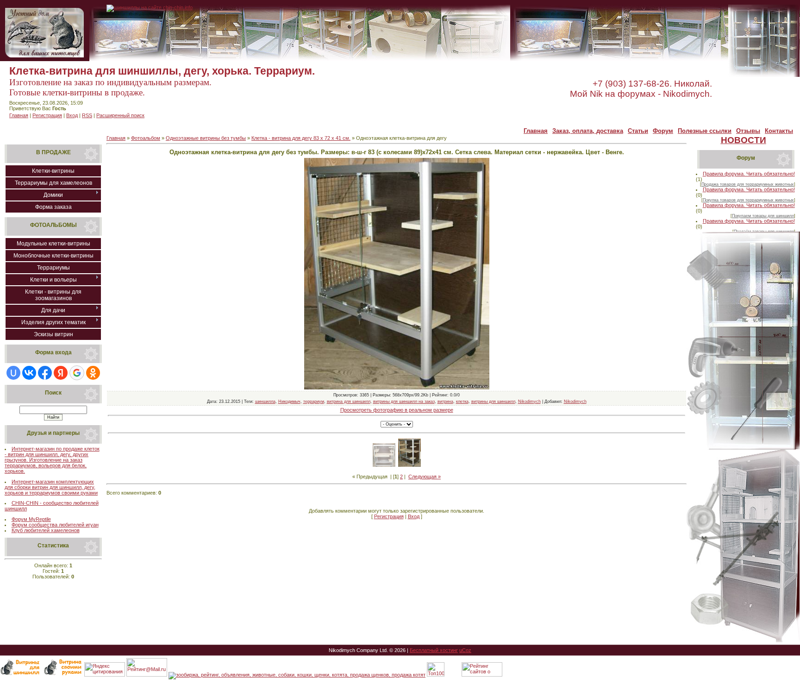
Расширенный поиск (120, 115)
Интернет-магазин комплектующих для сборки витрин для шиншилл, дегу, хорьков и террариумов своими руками (51, 487)
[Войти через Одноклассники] (93, 373)
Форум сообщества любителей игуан (55, 524)
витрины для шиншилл (493, 401)
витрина (445, 401)
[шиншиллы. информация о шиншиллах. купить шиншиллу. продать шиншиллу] (149, 7)
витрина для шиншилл (348, 401)
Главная (18, 115)
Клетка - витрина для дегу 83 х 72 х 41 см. (300, 138)
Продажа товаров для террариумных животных (747, 184)
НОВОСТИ (743, 140)
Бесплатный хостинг (434, 650)
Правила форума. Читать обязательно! (749, 173)
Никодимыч (289, 401)
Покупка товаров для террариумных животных (748, 200)
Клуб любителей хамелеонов (46, 530)
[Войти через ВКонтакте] (29, 373)
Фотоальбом (145, 138)
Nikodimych (529, 401)
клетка (462, 401)
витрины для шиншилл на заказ (404, 401)
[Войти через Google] (76, 372)
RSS (87, 115)
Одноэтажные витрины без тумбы (206, 138)
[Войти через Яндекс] (61, 373)
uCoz (465, 650)
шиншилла (265, 401)
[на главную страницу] (44, 59)
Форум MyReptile (31, 519)
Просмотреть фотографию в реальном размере (396, 410)
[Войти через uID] (13, 373)
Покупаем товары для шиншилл (763, 215)
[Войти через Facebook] (45, 373)
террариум (313, 401)
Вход (72, 115)
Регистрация (47, 115)
